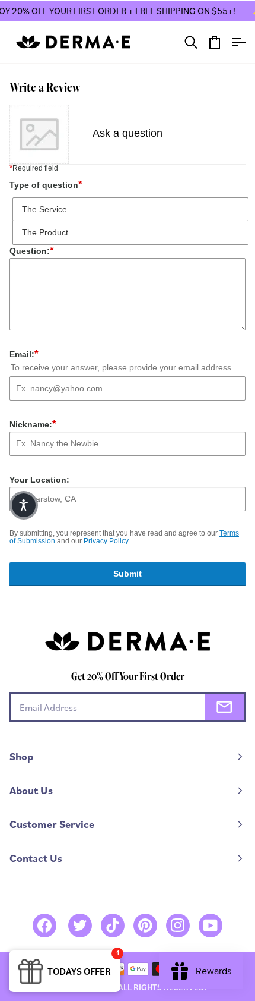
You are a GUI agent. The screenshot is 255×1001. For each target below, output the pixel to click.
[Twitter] (80, 925)
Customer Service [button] (51, 824)
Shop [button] (21, 756)
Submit (127, 573)
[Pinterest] (145, 925)
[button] (23, 505)
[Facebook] (44, 925)
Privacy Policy (106, 541)
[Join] (224, 707)
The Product (45, 232)
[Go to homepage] (73, 41)
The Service (44, 209)
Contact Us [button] (35, 858)
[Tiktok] (113, 925)
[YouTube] (210, 925)
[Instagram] (178, 925)
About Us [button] (31, 790)
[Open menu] (234, 41)
